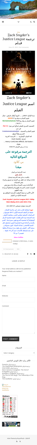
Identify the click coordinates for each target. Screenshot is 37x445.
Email (4, 286)
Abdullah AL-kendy (11, 254)
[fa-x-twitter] (20, 2)
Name (4, 275)
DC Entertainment (8, 249)
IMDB (10, 118)
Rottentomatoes (9, 121)
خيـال (18, 32)
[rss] (17, 2)
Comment (5, 306)
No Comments (24, 47)
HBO (18, 249)
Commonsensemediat (10, 131)
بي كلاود (18, 162)
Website (5, 296)
